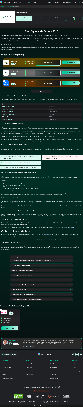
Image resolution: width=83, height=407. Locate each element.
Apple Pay (59, 43)
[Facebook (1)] (78, 354)
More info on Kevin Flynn (28, 346)
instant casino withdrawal (23, 214)
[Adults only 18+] (29, 396)
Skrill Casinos (53, 371)
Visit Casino (70, 62)
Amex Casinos (53, 374)
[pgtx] (81, 354)
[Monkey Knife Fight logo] (6, 73)
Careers (4, 363)
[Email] (73, 354)
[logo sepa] (66, 396)
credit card (12, 176)
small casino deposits (46, 234)
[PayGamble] (44, 354)
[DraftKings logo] (6, 62)
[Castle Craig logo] (40, 396)
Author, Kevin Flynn (76, 371)
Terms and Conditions (31, 363)
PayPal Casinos (53, 363)
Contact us (74, 367)
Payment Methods (18, 2)
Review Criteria (5, 371)
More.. (41, 91)
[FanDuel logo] (6, 83)
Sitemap (4, 374)
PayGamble (2, 6)
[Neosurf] (4, 312)
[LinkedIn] (76, 354)
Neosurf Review (10, 328)
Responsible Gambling (7, 378)
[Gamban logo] (54, 396)
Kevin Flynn (12, 342)
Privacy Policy (29, 367)
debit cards (32, 43)
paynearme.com (70, 227)
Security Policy (29, 374)
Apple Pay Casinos (54, 378)
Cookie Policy (29, 371)
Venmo (54, 43)
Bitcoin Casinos (53, 367)
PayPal (51, 43)
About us (74, 363)
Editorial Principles (6, 367)
